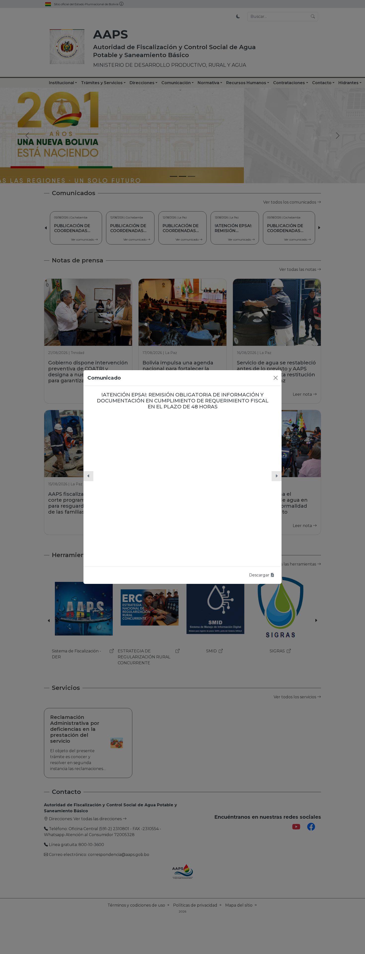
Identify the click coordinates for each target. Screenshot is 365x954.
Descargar (259, 575)
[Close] (276, 378)
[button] (88, 476)
